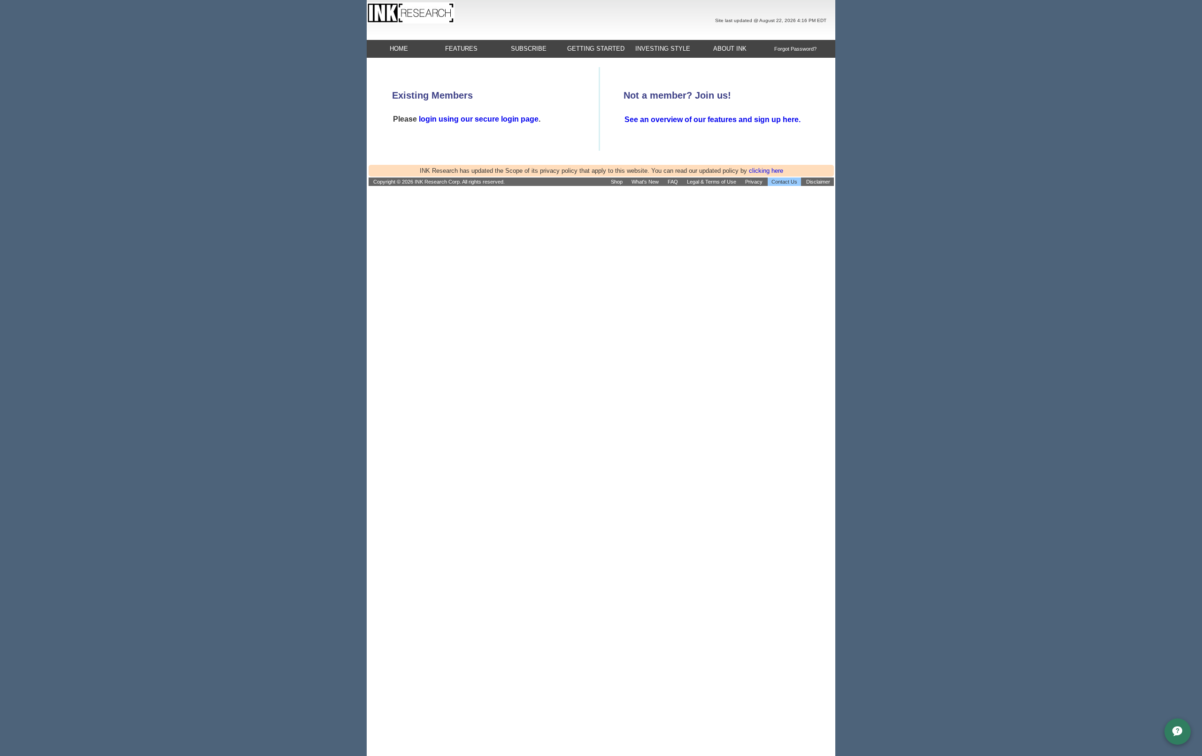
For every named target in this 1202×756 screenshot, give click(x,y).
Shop (617, 182)
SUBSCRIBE (529, 48)
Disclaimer (818, 182)
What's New (645, 182)
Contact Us (784, 182)
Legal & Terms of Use (711, 182)
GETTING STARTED (595, 48)
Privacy (754, 182)
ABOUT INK (730, 48)
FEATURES (461, 48)
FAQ (673, 182)
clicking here (766, 170)
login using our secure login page (479, 119)
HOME (399, 48)
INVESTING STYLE (662, 48)
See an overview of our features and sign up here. (712, 119)
